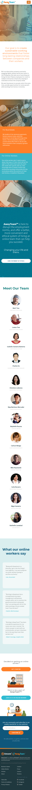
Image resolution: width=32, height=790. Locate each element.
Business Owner (5, 766)
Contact (19, 766)
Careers (19, 771)
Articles (3, 771)
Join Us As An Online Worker (16, 698)
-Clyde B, (12, 611)
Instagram (21, 782)
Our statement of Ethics (16, 261)
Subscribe (4, 779)
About (3, 774)
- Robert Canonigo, (15, 637)
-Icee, (10, 577)
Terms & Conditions (6, 782)
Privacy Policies (5, 784)
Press (18, 769)
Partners (19, 774)
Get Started (16, 669)
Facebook (21, 779)
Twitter (20, 784)
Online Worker (5, 769)
